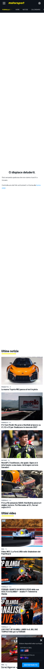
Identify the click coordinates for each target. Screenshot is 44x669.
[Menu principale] (4, 3)
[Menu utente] (39, 3)
